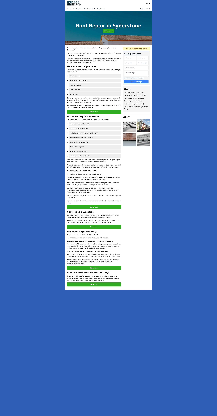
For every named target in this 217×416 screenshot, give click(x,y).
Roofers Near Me (90, 9)
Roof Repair (101, 9)
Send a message (136, 82)
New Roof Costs (77, 9)
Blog (141, 9)
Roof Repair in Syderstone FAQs (134, 104)
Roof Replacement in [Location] (134, 98)
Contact (147, 9)
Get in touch (108, 31)
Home (69, 9)
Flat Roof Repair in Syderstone (133, 92)
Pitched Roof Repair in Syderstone (135, 95)
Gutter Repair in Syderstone (133, 101)
